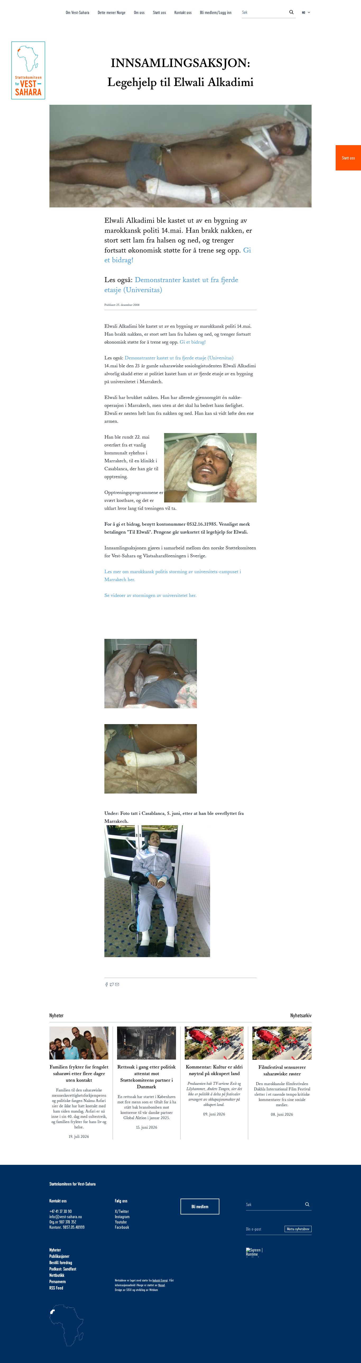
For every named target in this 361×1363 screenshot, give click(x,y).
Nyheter (55, 1249)
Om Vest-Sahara (77, 12)
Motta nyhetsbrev (298, 1229)
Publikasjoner (59, 1255)
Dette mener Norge (112, 12)
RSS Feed (56, 1287)
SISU (129, 1289)
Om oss (139, 12)
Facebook (122, 1226)
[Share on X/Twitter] (112, 984)
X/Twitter (122, 1211)
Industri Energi (160, 1280)
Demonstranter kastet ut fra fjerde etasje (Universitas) (179, 358)
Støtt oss (348, 157)
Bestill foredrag (60, 1262)
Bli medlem (200, 1206)
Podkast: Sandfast (62, 1268)
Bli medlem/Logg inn (216, 12)
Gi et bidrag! (193, 342)
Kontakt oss (183, 12)
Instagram (122, 1216)
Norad (161, 1285)
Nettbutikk (56, 1274)
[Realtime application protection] (279, 1252)
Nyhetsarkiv (301, 1015)
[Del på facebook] (106, 984)
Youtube (121, 1221)
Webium (153, 1289)
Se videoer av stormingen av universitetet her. (150, 595)
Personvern (57, 1281)
